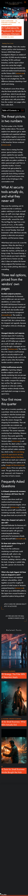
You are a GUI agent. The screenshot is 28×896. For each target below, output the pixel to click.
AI (16, 21)
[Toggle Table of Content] (21, 110)
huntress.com (12, 349)
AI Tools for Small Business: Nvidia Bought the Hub (13, 771)
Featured (5, 719)
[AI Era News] (13, 4)
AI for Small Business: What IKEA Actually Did (13, 723)
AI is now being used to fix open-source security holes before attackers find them (12, 454)
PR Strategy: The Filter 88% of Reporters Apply (13, 676)
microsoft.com (6, 315)
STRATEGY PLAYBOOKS (8, 22)
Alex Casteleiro (7, 21)
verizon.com (20, 73)
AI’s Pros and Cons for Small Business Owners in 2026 (15, 617)
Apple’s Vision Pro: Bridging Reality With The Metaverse (15, 605)
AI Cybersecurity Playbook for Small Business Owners (11, 31)
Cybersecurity (6, 24)
